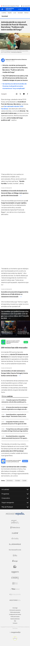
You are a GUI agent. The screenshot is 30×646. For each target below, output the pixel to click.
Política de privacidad (15, 612)
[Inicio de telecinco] (2, 9)
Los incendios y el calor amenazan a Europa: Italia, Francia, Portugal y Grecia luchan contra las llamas (14, 373)
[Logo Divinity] (15, 539)
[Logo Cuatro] (15, 533)
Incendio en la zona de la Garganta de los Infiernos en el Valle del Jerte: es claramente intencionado (14, 294)
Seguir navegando (8, 502)
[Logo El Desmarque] (15, 544)
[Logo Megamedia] (15, 632)
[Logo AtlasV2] (15, 589)
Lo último (4, 12)
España (10, 12)
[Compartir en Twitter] (20, 94)
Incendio (24, 480)
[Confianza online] (15, 640)
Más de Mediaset (7, 507)
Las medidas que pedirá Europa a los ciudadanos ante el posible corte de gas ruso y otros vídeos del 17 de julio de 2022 (15, 315)
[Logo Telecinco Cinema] (15, 577)
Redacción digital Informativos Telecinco (16, 59)
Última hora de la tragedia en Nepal (10, 6)
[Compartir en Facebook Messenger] (23, 94)
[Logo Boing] (15, 555)
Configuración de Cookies (15, 614)
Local (14, 12)
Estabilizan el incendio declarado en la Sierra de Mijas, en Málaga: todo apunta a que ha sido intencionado (14, 193)
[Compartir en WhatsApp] (16, 94)
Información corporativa (15, 610)
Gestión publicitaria (15, 618)
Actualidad (5, 489)
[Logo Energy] (15, 561)
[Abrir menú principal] (27, 9)
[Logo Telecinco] (15, 527)
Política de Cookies (15, 616)
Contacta (15, 623)
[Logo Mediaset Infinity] (15, 522)
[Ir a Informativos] (9, 9)
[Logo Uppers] (15, 572)
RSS (15, 621)
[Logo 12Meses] (15, 583)
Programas (5, 494)
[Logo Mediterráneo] (15, 600)
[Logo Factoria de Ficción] (15, 550)
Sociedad (20, 12)
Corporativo (6, 498)
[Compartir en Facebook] (27, 94)
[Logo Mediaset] (15, 515)
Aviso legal (15, 607)
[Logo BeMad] (15, 567)
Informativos (10, 480)
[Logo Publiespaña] (15, 595)
